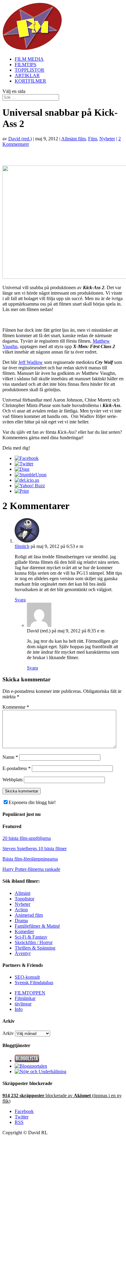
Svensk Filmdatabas (34, 982)
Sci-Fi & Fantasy (31, 937)
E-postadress (16, 768)
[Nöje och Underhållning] (40, 1071)
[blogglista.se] (27, 1060)
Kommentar (15, 707)
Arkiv (8, 1033)
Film (92, 138)
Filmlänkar (25, 998)
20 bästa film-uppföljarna (26, 838)
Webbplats (12, 779)
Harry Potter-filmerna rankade (31, 869)
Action (21, 909)
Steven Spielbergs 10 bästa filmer (34, 848)
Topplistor (24, 898)
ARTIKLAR (27, 75)
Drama (21, 920)
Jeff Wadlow (30, 362)
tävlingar (23, 1003)
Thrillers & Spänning (35, 947)
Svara (20, 599)
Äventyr (23, 953)
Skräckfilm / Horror (34, 942)
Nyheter (107, 138)
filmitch (22, 546)
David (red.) (20, 138)
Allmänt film (73, 138)
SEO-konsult (27, 977)
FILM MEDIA (29, 59)
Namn (10, 757)
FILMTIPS (25, 64)
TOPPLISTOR (29, 70)
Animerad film (29, 915)
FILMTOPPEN (30, 992)
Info (19, 1009)
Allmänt (22, 893)
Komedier (24, 931)
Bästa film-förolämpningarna (30, 858)
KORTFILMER (30, 81)
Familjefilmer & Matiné (37, 926)
